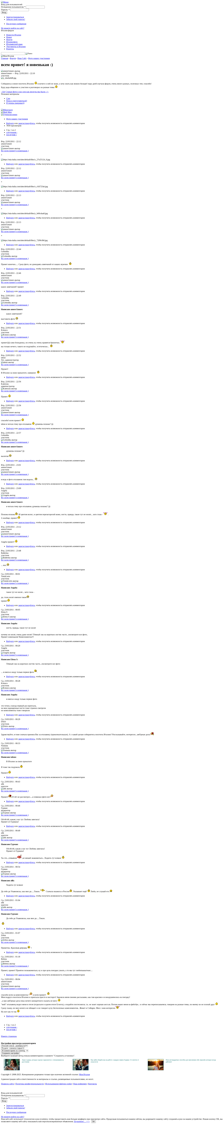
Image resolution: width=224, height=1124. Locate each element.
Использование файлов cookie (58, 1084)
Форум (9, 39)
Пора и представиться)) (16, 101)
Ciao (8, 98)
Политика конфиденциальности (29, 1084)
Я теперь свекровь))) (15, 103)
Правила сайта (7, 1084)
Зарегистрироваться (15, 17)
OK (93, 1122)
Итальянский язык (14, 44)
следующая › (11, 132)
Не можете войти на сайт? (12, 28)
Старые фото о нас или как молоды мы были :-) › (27, 92)
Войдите (10, 123)
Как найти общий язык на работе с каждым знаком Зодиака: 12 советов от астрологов (115, 1061)
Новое (9, 37)
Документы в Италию (16, 46)
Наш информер (80, 1084)
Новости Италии (13, 35)
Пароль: (5, 10)
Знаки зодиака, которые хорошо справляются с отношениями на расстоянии (43, 1061)
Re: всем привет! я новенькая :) (15, 151)
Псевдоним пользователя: (13, 7)
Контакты (92, 1084)
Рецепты (10, 49)
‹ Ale (3, 92)
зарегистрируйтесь (26, 123)
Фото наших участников (39, 58)
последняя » (11, 135)
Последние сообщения (16, 24)
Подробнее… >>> (82, 1121)
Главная (4, 58)
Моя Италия (84, 1074)
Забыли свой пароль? (15, 19)
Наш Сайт (22, 58)
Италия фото (12, 42)
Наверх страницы (9, 1036)
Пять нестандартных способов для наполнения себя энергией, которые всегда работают (191, 1061)
